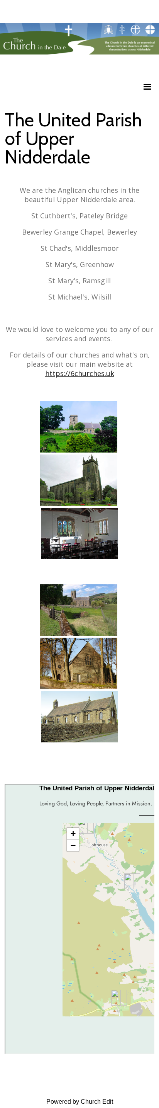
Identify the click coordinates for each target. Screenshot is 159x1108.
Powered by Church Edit (79, 1101)
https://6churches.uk (79, 373)
